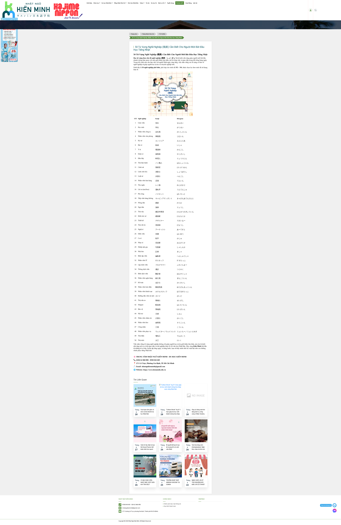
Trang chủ (134, 34)
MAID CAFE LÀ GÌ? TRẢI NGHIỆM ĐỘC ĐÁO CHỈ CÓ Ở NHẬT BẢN (198, 482)
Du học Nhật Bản (106, 3)
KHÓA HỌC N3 (97, 13)
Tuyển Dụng (170, 3)
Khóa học (96, 3)
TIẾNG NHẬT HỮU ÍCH (119, 17)
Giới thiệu (89, 3)
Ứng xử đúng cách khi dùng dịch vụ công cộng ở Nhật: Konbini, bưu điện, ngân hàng (198, 412)
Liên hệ (195, 3)
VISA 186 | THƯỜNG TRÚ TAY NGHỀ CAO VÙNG (170, 7)
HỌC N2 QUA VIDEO (144, 7)
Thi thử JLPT (179, 3)
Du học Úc (154, 3)
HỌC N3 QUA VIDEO (144, 10)
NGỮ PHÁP (116, 10)
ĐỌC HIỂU (116, 13)
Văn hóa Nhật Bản (133, 3)
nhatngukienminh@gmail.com (131, 508)
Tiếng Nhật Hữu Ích (119, 3)
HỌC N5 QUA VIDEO (144, 17)
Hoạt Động (188, 3)
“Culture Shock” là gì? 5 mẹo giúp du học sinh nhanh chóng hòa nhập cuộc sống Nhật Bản (173, 412)
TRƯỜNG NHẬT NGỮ (106, 7)
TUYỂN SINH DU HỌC (106, 13)
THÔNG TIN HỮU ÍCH (106, 17)
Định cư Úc (161, 3)
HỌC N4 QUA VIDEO (144, 13)
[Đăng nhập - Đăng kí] (310, 10)
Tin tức (148, 3)
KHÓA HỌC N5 (97, 7)
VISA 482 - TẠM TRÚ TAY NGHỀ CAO (167, 10)
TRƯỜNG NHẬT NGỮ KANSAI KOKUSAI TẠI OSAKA (173, 482)
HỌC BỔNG (104, 10)
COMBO (95, 17)
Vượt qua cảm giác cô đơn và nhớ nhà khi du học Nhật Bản (147, 412)
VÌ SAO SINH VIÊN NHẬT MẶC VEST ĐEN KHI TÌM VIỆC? (147, 482)
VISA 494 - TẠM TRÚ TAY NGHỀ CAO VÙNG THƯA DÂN (169, 14)
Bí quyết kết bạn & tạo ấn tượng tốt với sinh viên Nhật (173, 447)
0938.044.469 (126, 504)
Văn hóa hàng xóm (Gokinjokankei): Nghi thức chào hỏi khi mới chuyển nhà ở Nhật (198, 447)
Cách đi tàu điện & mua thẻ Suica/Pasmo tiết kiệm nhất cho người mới (148, 447)
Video (141, 3)
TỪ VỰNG (116, 7)
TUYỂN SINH (96, 20)
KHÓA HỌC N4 (97, 10)
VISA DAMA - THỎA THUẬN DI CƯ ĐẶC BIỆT (169, 18)
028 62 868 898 (136, 504)
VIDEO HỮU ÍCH (143, 20)
